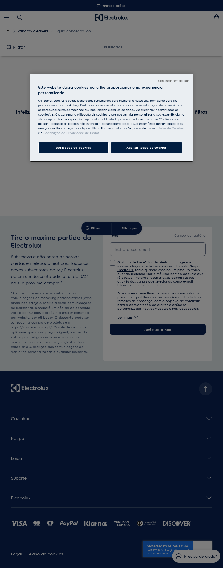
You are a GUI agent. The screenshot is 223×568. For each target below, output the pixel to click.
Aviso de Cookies (171, 128)
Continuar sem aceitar (173, 80)
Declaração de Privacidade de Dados (71, 133)
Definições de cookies (73, 147)
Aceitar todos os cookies (146, 147)
